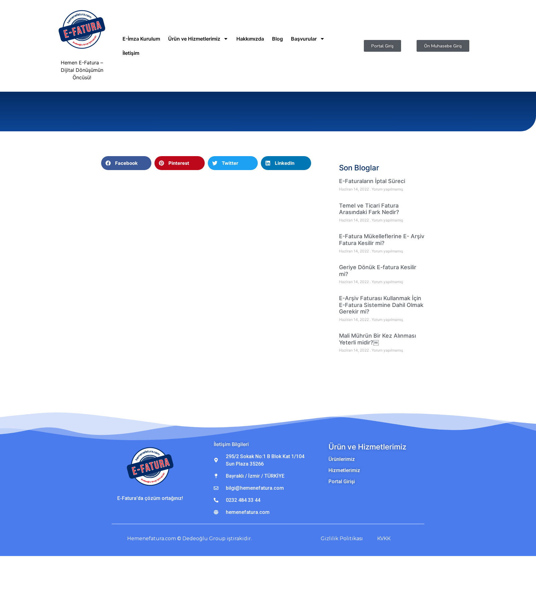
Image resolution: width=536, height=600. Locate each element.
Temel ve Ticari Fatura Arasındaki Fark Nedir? (369, 209)
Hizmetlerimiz (344, 470)
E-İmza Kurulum (141, 39)
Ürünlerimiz (341, 459)
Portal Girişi (341, 481)
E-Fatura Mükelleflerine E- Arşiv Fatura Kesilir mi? (381, 239)
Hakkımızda (250, 39)
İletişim (131, 53)
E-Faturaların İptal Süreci (372, 181)
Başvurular (304, 39)
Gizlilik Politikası (342, 538)
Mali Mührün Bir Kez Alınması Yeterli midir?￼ (377, 339)
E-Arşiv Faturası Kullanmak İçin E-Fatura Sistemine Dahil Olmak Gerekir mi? (381, 305)
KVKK (384, 538)
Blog (277, 39)
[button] (126, 163)
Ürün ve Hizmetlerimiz (194, 39)
